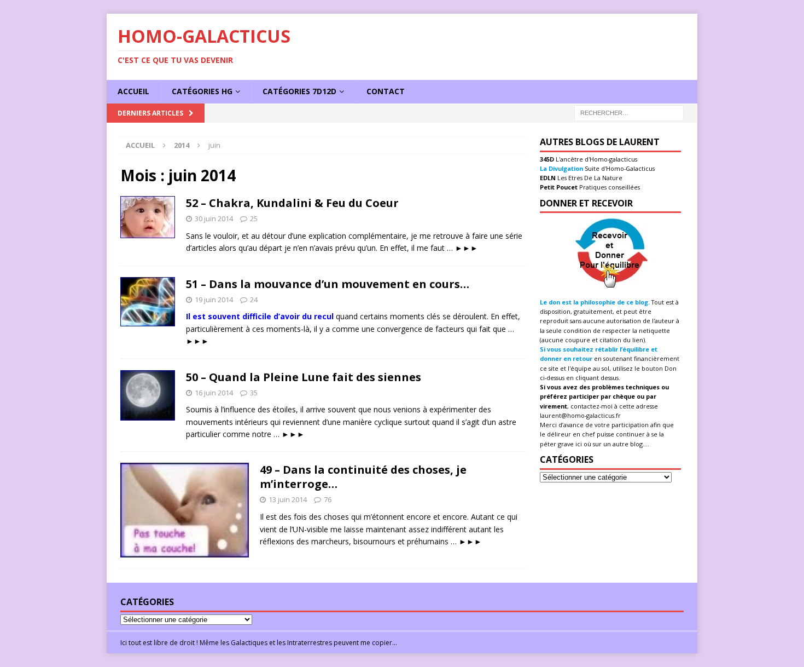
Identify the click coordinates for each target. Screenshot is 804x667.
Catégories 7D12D (299, 91)
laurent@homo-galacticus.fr (580, 415)
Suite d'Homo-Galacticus (619, 168)
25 (254, 218)
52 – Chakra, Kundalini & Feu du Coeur (292, 203)
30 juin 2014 (214, 218)
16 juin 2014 (214, 393)
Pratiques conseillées (609, 187)
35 (254, 393)
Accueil (133, 91)
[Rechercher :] (629, 112)
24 (254, 299)
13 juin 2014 (288, 499)
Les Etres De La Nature (589, 178)
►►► (466, 248)
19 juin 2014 (214, 299)
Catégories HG (202, 91)
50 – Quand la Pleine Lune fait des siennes (303, 377)
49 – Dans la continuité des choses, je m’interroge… (363, 476)
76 (327, 499)
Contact (385, 91)
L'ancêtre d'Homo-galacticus (595, 159)
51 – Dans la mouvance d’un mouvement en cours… (327, 284)
